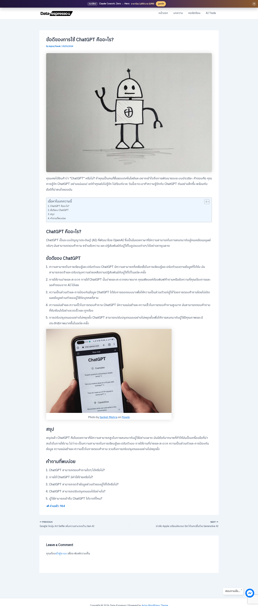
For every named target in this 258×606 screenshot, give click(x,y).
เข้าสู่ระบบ (61, 553)
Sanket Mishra (108, 417)
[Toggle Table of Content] (205, 201)
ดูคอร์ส (161, 3)
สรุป (52, 214)
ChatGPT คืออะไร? (59, 206)
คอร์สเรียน (194, 13)
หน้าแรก (163, 13)
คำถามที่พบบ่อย (58, 219)
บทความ (178, 13)
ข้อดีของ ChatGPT (59, 210)
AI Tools (211, 13)
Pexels (126, 417)
